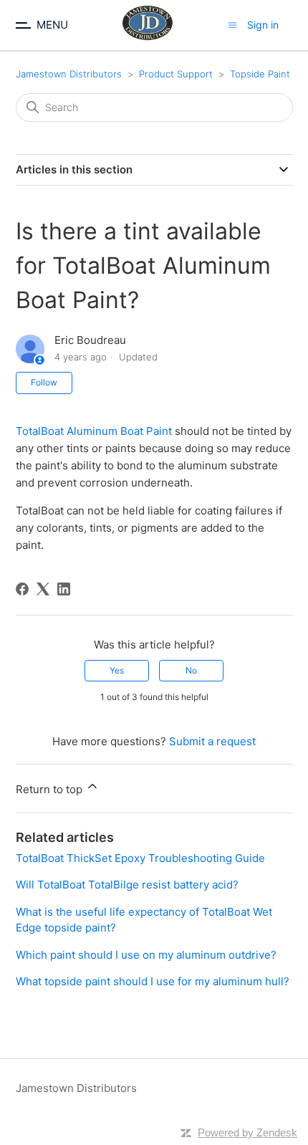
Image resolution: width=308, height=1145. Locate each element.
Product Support (176, 74)
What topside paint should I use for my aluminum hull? (152, 981)
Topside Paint (260, 74)
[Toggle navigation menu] (232, 25)
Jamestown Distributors (69, 74)
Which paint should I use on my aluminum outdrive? (146, 955)
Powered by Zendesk (247, 1132)
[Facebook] (22, 589)
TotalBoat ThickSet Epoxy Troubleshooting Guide (140, 858)
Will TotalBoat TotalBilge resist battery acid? (127, 884)
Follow (44, 382)
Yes (117, 670)
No (191, 670)
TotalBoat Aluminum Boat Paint (94, 431)
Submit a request (212, 741)
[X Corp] (43, 589)
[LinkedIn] (63, 589)
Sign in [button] (263, 25)
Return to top (50, 789)
